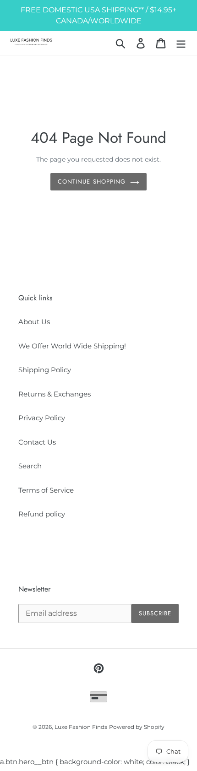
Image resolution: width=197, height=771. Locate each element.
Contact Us (37, 442)
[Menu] (181, 43)
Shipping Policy (44, 369)
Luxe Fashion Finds (81, 726)
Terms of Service (46, 490)
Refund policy (41, 514)
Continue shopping (92, 181)
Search (30, 466)
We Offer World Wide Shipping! (72, 346)
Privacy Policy (41, 417)
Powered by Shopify (136, 726)
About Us (34, 321)
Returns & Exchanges (54, 394)
